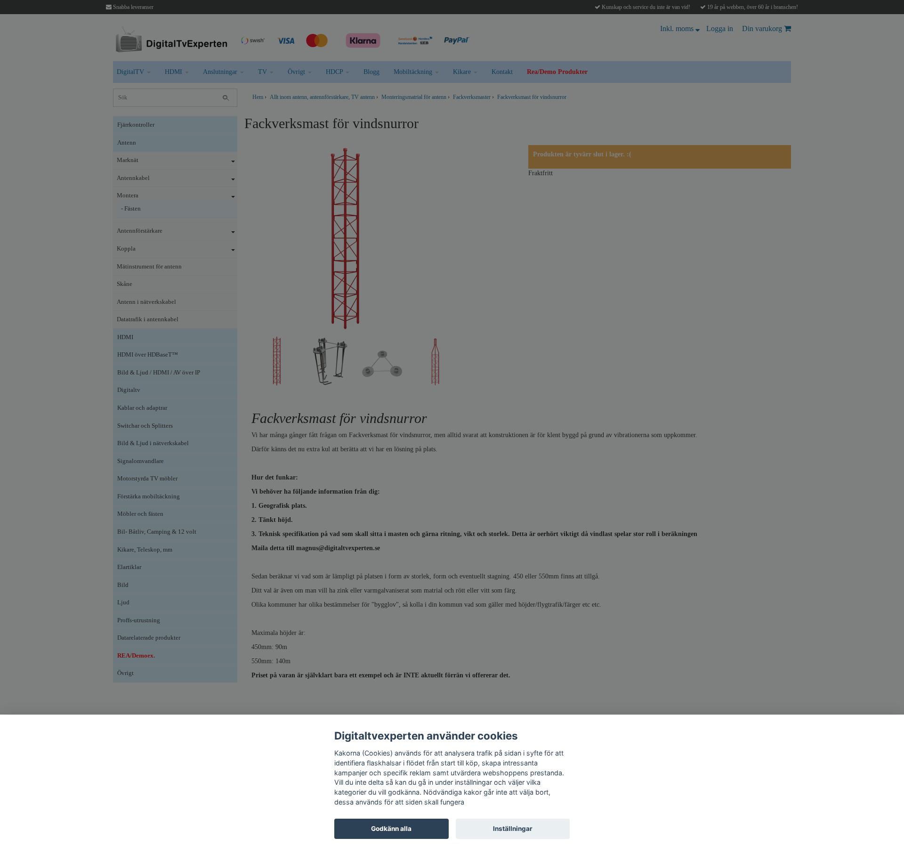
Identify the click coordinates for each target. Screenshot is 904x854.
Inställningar (513, 828)
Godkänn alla (391, 828)
